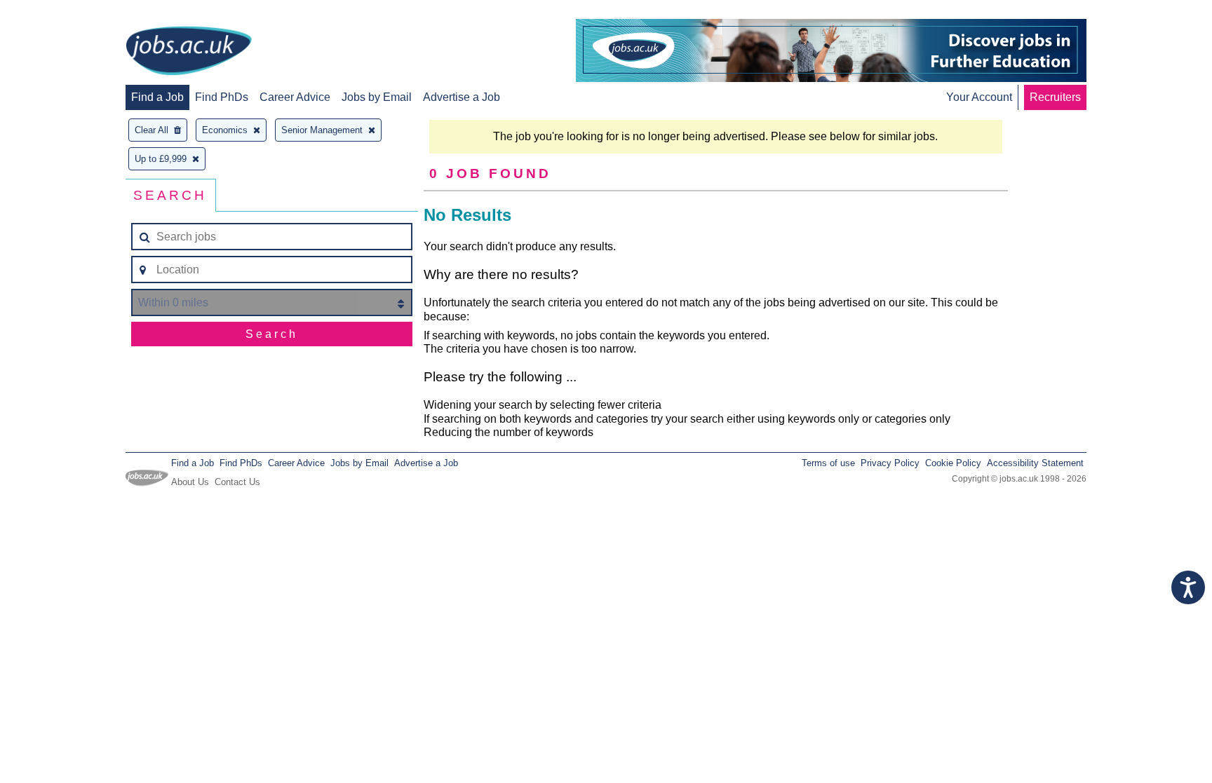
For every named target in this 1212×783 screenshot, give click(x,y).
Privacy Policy (890, 463)
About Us (190, 482)
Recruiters (1055, 97)
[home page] (189, 52)
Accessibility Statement (1035, 463)
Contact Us (237, 482)
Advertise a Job (461, 97)
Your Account (979, 97)
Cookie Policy (953, 463)
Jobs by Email (377, 97)
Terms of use (828, 463)
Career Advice (295, 97)
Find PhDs (221, 97)
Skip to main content (56, 12)
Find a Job (157, 97)
